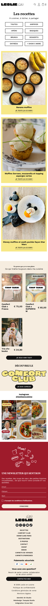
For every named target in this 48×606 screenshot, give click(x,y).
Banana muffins (24, 107)
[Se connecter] (39, 4)
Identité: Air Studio (24, 598)
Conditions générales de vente (24, 591)
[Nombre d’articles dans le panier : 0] (42, 4)
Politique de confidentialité (24, 588)
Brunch (14, 37)
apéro (14, 31)
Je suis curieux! (24, 387)
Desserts (34, 37)
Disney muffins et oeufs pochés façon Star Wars (24, 243)
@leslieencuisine (24, 397)
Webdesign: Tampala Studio (24, 600)
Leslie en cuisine (27, 585)
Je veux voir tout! (24, 358)
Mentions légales (24, 593)
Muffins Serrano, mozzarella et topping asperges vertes (24, 174)
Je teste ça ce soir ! (24, 110)
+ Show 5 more (34, 44)
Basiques (34, 31)
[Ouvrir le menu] (45, 4)
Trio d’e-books (6, 350)
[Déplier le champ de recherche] (35, 4)
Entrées (14, 44)
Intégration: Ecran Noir (24, 603)
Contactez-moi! (24, 579)
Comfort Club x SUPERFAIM (30, 307)
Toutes (14, 24)
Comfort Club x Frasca (6, 306)
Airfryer (34, 24)
